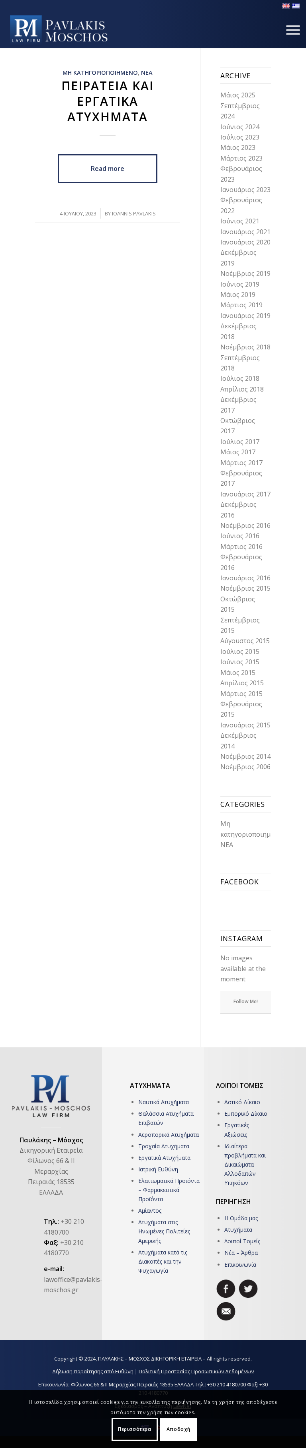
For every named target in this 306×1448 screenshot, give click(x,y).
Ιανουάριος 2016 (245, 578)
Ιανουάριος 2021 (245, 231)
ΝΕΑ (147, 72)
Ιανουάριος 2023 (245, 189)
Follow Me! (245, 1001)
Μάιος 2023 (237, 147)
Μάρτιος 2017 (241, 462)
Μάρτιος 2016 (241, 546)
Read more (107, 168)
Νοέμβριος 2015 (245, 588)
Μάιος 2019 (237, 294)
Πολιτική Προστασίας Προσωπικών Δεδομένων (196, 1371)
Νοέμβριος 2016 (245, 525)
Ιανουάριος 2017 (245, 494)
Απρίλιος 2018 (242, 389)
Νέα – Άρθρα (241, 1252)
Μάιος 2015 (237, 672)
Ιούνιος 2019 (239, 284)
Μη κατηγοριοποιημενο (100, 72)
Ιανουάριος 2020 (245, 242)
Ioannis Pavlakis (134, 213)
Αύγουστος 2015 (245, 640)
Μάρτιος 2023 (241, 158)
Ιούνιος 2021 (239, 221)
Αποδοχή (178, 1429)
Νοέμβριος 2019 (245, 273)
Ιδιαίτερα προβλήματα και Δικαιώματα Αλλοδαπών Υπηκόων (245, 1164)
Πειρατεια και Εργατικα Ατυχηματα (107, 101)
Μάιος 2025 (237, 95)
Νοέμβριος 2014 (245, 756)
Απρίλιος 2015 (242, 682)
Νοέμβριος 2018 (245, 347)
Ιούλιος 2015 (239, 651)
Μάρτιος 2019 (241, 304)
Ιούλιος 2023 (239, 137)
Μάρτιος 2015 (241, 693)
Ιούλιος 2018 (239, 378)
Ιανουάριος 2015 (245, 725)
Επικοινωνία (240, 1264)
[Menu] (289, 30)
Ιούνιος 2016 (239, 535)
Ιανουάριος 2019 (245, 315)
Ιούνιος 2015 (239, 661)
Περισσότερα (134, 1429)
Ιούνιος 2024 (239, 126)
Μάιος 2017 (237, 452)
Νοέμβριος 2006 (245, 766)
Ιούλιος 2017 (239, 441)
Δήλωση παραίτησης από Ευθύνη (92, 1371)
